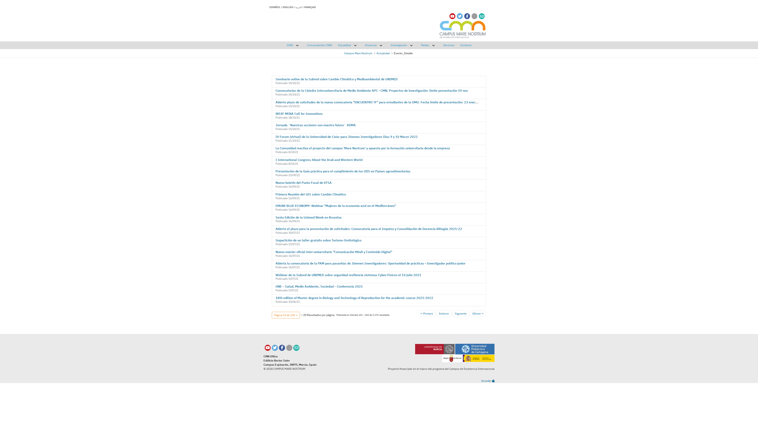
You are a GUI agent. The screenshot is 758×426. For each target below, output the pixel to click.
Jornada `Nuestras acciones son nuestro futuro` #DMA (316, 125)
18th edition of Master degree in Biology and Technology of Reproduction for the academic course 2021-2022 (354, 298)
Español (274, 7)
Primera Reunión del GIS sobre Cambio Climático (311, 194)
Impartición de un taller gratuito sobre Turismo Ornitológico (318, 240)
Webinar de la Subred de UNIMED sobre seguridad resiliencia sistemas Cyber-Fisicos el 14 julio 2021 (348, 275)
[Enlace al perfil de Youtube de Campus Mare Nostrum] (452, 16)
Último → (477, 313)
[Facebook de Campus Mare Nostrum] (282, 348)
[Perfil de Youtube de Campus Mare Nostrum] (268, 348)
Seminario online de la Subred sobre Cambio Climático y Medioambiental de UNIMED (337, 79)
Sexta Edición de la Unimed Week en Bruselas (309, 217)
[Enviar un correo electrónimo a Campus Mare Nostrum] (482, 16)
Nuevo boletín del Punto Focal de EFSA (304, 183)
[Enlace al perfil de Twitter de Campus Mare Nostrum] (460, 16)
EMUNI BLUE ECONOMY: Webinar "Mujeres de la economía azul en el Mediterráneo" (336, 206)
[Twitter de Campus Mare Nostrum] (275, 348)
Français (310, 7)
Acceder (486, 381)
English (288, 7)
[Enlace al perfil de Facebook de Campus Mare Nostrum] (467, 16)
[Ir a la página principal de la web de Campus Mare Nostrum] (463, 28)
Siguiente (461, 313)
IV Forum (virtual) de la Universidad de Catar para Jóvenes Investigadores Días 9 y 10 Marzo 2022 (347, 137)
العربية (298, 7)
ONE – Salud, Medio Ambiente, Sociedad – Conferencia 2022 (319, 286)
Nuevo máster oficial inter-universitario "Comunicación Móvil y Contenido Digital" (334, 252)
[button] (286, 315)
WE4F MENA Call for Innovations (299, 114)
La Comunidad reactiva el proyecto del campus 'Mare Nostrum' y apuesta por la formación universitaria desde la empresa (363, 148)
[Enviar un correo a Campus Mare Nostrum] (296, 348)
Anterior (444, 313)
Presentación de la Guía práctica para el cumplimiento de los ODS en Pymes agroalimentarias (343, 171)
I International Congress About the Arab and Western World (319, 160)
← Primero (426, 313)
